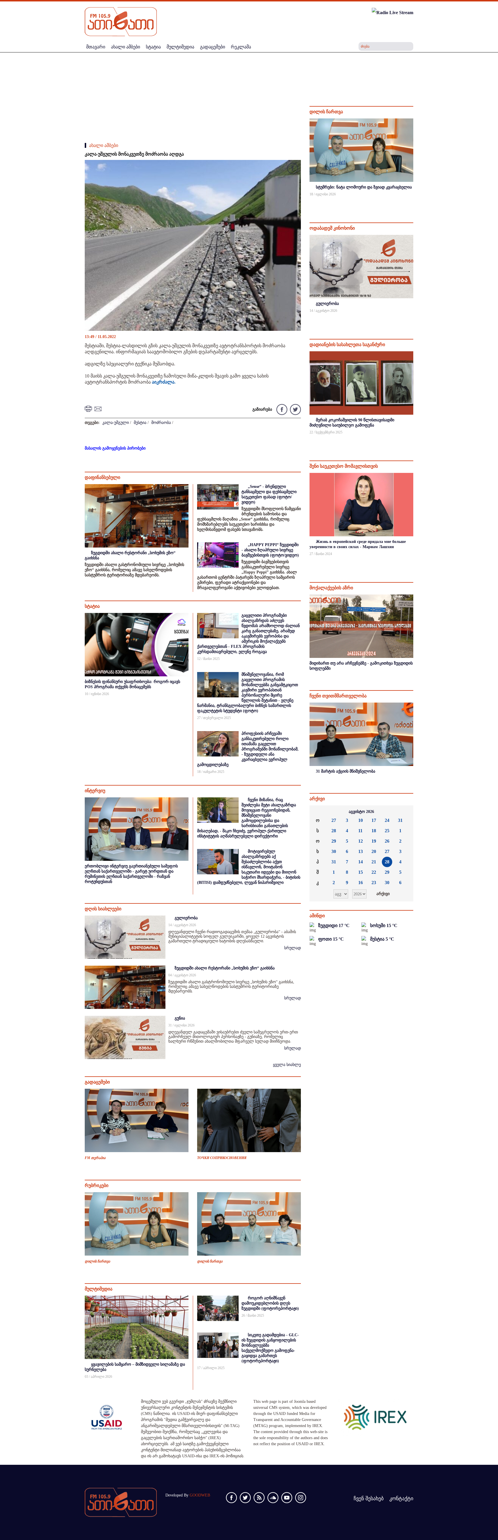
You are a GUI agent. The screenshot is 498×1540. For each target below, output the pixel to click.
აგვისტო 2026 (361, 811)
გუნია (180, 1018)
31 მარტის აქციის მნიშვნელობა (345, 771)
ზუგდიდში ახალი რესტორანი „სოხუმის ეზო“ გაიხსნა (225, 968)
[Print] (89, 408)
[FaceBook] (292, 169)
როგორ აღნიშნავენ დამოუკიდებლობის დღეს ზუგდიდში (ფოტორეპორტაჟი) (270, 1303)
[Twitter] (294, 409)
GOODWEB (200, 1495)
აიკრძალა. (164, 382)
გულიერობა (186, 918)
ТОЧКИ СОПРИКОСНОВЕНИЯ (221, 1158)
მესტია (140, 422)
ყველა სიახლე (287, 1064)
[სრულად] (412, 202)
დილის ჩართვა (97, 1261)
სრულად (292, 948)
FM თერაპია (95, 1158)
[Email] (99, 408)
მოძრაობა (161, 422)
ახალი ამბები (103, 145)
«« (318, 812)
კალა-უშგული (115, 422)
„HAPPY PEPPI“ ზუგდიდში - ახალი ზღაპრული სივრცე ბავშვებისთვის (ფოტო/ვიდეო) (270, 550)
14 (360, 861)
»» (404, 812)
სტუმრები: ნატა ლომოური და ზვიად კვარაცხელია (364, 187)
